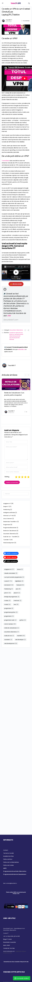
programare (8, 608)
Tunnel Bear (5, 161)
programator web (10, 620)
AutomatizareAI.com (9, 951)
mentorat (17, 600)
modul (7, 604)
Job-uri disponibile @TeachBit (11, 936)
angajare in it (9, 569)
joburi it (17, 593)
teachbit (21, 635)
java (18, 589)
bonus (20, 569)
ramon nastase (10, 624)
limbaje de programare (11, 597)
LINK (9, 315)
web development (10, 643)
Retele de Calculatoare (9, 530)
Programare (6, 524)
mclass (7, 600)
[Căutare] (29, 3)
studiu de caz (9, 635)
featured (20, 585)
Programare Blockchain (9, 527)
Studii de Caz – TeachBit (10, 536)
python (23, 620)
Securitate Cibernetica (16, 330)
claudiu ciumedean (10, 573)
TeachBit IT (9, 20)
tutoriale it (8, 639)
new (16, 604)
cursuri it (8, 581)
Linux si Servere (7, 518)
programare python (10, 612)
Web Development (8, 543)
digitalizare (19, 581)
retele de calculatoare (11, 628)
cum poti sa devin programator (14, 577)
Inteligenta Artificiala (9, 512)
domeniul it (8, 585)
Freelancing (6, 509)
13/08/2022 (11, 412)
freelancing (8, 589)
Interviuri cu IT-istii (8, 515)
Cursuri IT (5, 933)
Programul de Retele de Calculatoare (14, 874)
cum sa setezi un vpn (16, 333)
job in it (7, 593)
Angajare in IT (7, 503)
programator (9, 616)
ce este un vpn (13, 332)
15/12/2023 (8, 21)
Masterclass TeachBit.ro (10, 521)
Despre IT (6, 506)
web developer (20, 639)
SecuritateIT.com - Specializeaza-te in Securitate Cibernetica (14, 929)
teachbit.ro (21, 349)
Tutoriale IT (6, 539)
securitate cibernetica (11, 632)
